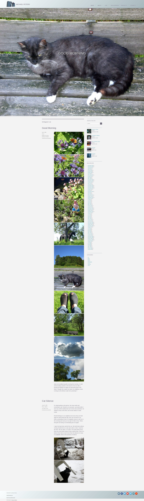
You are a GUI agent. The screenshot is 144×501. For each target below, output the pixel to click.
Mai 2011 (89, 216)
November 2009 (90, 237)
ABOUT (99, 5)
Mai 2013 (89, 192)
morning (43, 136)
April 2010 (89, 231)
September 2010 (90, 225)
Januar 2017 (90, 184)
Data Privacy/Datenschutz (11, 497)
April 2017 (89, 183)
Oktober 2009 (90, 238)
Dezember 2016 (90, 185)
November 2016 (90, 186)
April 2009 (89, 245)
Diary (89, 258)
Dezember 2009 (90, 236)
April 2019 (89, 177)
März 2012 (89, 204)
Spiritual (46, 406)
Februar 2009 (90, 248)
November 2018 (90, 180)
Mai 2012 (89, 202)
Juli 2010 (89, 228)
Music (89, 259)
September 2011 (90, 211)
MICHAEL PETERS (23, 4)
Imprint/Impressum (10, 495)
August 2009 (90, 241)
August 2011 (90, 212)
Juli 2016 (89, 190)
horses (47, 135)
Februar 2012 (90, 205)
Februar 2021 (90, 170)
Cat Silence (47, 401)
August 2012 (90, 198)
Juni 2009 (89, 243)
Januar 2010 (90, 235)
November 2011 (90, 209)
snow (47, 408)
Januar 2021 (90, 171)
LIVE (106, 5)
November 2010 (90, 223)
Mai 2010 (89, 230)
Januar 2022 (90, 167)
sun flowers (47, 136)
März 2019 (89, 178)
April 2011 (89, 217)
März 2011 (89, 218)
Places (43, 406)
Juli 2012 (89, 199)
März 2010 (89, 232)
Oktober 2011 (90, 210)
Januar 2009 (90, 249)
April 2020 (89, 173)
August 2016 (90, 189)
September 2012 (90, 197)
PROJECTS (124, 5)
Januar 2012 (90, 206)
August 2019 (90, 176)
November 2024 (90, 165)
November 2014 (90, 191)
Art (88, 257)
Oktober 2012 (90, 196)
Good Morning (49, 128)
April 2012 (89, 203)
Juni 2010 (89, 229)
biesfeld (43, 135)
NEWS (92, 5)
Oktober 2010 (90, 224)
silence (44, 408)
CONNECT (133, 5)
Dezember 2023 (90, 166)
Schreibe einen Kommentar (46, 138)
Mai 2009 (89, 244)
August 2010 (90, 226)
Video (89, 265)
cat (45, 135)
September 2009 (90, 239)
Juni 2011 (89, 215)
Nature (89, 260)
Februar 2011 (90, 219)
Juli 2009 (89, 242)
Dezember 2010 (90, 222)
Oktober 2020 (90, 172)
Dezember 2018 (90, 179)
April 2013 (89, 193)
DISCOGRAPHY (115, 5)
